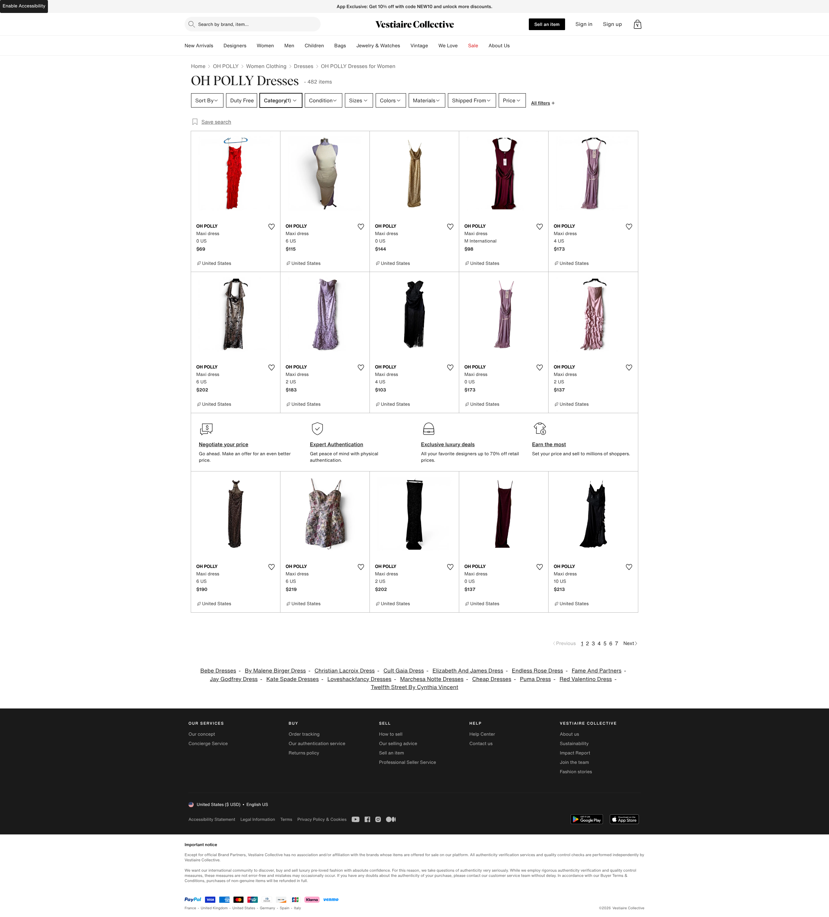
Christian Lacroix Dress (344, 671)
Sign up (612, 24)
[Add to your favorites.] (271, 227)
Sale (473, 45)
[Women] (279, 45)
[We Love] (463, 45)
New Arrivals (199, 45)
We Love (448, 45)
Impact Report (575, 753)
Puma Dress (535, 679)
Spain (285, 908)
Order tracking (304, 734)
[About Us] (514, 45)
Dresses (303, 66)
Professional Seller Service (407, 762)
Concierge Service (208, 743)
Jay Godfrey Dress (234, 679)
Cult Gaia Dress (403, 671)
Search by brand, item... (223, 24)
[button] (637, 24)
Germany (267, 908)
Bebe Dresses (218, 671)
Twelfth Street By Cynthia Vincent (414, 687)
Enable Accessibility (24, 6)
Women (265, 45)
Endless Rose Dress (537, 671)
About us (569, 734)
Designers (234, 45)
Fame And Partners (596, 671)
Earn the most (549, 444)
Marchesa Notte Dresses (431, 679)
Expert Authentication (336, 444)
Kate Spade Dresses (292, 679)
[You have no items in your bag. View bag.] (637, 24)
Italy (297, 908)
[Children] (329, 45)
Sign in (584, 24)
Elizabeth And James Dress (468, 671)
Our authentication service (317, 743)
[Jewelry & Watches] (405, 45)
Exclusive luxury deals (448, 444)
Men (289, 45)
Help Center (482, 734)
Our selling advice (398, 743)
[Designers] (251, 45)
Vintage (419, 45)
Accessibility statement (211, 819)
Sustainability (574, 743)
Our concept (201, 734)
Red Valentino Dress (586, 679)
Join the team (574, 762)
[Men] (299, 45)
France (190, 908)
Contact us (481, 743)
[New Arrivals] (218, 45)
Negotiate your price (223, 444)
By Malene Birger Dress (275, 671)
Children (314, 45)
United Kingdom (214, 908)
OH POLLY (226, 66)
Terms (286, 819)
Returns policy (304, 753)
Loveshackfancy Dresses (359, 679)
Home (198, 66)
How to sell (390, 734)
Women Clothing (266, 66)
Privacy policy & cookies (321, 819)
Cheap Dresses (491, 679)
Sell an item (547, 24)
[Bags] (351, 45)
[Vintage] (433, 45)
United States (244, 908)
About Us (499, 45)
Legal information (257, 819)
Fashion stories (576, 771)
